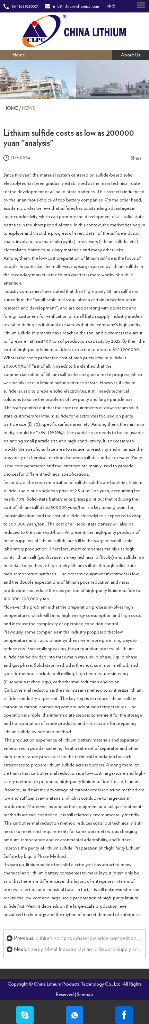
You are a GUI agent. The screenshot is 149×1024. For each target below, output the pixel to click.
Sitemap (85, 994)
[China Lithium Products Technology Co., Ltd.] (74, 31)
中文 (111, 6)
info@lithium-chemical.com (76, 6)
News (28, 108)
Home (18, 55)
